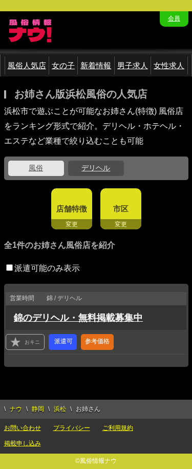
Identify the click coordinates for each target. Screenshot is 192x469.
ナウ (16, 409)
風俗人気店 (27, 65)
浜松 (60, 409)
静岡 (38, 409)
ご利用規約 (117, 428)
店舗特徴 (71, 208)
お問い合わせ (22, 428)
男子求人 (132, 65)
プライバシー (71, 428)
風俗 (36, 168)
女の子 (63, 65)
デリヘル (95, 168)
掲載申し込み (22, 443)
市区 (121, 208)
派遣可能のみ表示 (47, 268)
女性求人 (169, 65)
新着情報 (95, 65)
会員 (174, 18)
